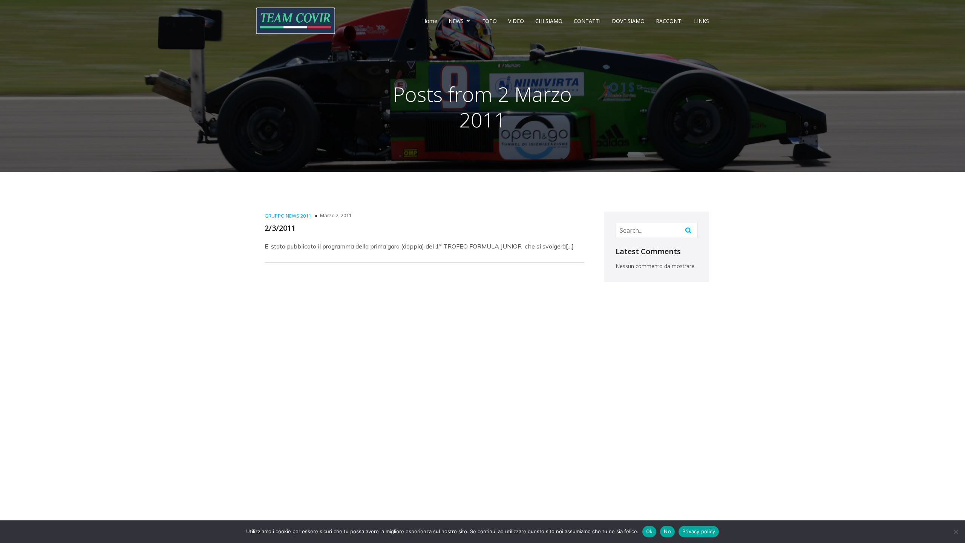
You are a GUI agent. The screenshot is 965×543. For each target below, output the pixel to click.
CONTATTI (587, 21)
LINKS (701, 21)
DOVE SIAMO (628, 21)
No (667, 531)
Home (429, 21)
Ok (649, 531)
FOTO (489, 21)
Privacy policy (698, 531)
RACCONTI (669, 21)
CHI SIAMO (548, 21)
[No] (955, 531)
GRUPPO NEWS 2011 (288, 215)
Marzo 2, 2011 (335, 215)
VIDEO (516, 21)
